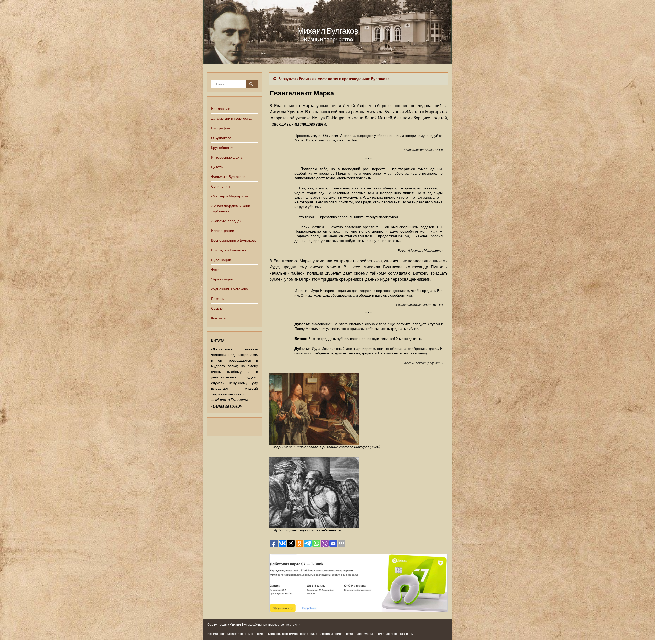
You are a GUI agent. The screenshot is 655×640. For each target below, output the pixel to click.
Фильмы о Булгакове (228, 176)
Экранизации (222, 279)
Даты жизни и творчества (231, 118)
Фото (215, 269)
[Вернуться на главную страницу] (327, 32)
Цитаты (217, 167)
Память (217, 298)
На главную (220, 108)
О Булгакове (221, 138)
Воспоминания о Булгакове (234, 240)
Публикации (221, 259)
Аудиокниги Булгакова (229, 289)
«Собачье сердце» (226, 221)
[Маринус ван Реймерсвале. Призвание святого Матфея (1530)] (314, 408)
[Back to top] (643, 628)
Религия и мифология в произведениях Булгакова (344, 78)
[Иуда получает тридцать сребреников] (314, 492)
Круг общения (222, 147)
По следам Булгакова (229, 250)
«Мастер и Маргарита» (229, 196)
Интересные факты (227, 157)
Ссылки (217, 308)
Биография (220, 128)
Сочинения (220, 186)
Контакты (218, 318)
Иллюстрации (222, 230)
